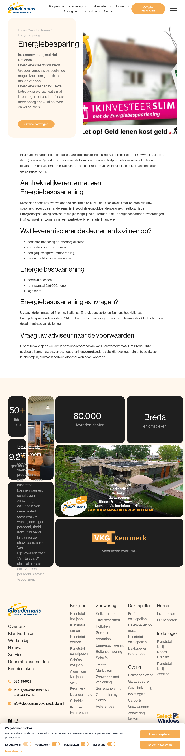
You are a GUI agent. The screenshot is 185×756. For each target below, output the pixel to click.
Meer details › (13, 751)
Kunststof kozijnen (77, 616)
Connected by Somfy (107, 697)
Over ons (16, 626)
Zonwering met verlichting (107, 679)
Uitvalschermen (108, 620)
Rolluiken (103, 626)
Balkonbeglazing (140, 675)
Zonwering (76, 6)
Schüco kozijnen (76, 662)
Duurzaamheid (81, 694)
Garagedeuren (139, 681)
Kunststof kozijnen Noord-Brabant (164, 649)
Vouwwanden (138, 706)
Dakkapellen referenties (137, 651)
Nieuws (15, 647)
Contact (109, 11)
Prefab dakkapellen (137, 616)
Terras (101, 664)
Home (22, 30)
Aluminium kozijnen (78, 674)
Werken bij (18, 640)
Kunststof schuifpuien (79, 651)
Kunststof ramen (77, 628)
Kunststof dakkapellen (137, 639)
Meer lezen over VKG (119, 550)
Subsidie (76, 701)
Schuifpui (103, 658)
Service (15, 654)
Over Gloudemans (39, 30)
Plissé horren (167, 620)
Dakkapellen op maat (140, 628)
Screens (102, 632)
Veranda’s (103, 639)
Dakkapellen (99, 6)
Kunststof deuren (77, 639)
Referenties (105, 706)
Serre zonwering (109, 688)
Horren (120, 6)
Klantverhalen (91, 11)
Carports (135, 700)
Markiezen (104, 670)
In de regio (167, 633)
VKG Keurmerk (77, 685)
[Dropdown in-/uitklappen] (63, 6)
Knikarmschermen (110, 613)
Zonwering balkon (136, 715)
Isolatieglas (136, 694)
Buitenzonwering (109, 651)
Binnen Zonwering (110, 645)
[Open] (171, 9)
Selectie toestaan (160, 745)
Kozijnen (54, 6)
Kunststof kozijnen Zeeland (164, 668)
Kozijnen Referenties (79, 710)
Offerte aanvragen (148, 9)
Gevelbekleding (140, 687)
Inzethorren (166, 613)
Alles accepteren (160, 734)
